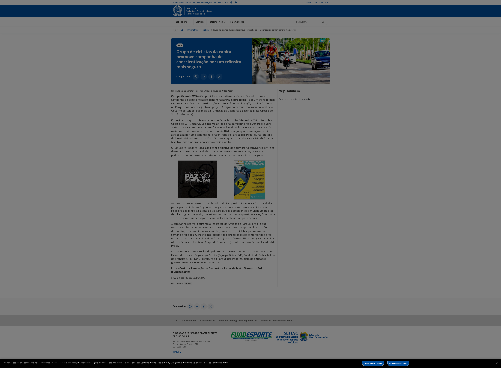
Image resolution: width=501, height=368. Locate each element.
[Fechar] (497, 363)
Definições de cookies (373, 363)
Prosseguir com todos (398, 363)
